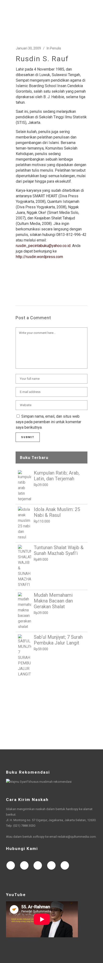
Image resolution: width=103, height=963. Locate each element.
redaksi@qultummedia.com (76, 836)
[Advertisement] (51, 713)
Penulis (55, 48)
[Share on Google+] (33, 282)
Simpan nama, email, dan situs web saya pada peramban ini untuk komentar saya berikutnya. (48, 422)
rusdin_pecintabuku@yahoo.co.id (43, 245)
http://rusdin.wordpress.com (39, 256)
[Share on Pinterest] (56, 282)
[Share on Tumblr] (48, 282)
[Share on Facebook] (18, 282)
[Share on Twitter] (25, 282)
